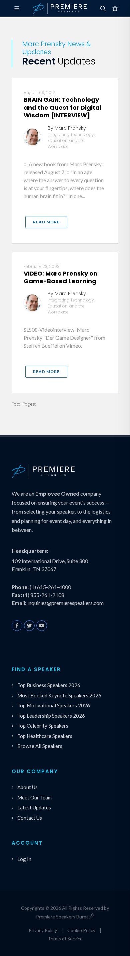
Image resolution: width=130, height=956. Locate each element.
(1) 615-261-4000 (50, 587)
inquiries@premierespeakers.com (65, 603)
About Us (27, 787)
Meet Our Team (34, 797)
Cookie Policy (81, 930)
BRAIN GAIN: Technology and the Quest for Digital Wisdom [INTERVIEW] (62, 107)
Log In (24, 859)
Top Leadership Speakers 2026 (51, 716)
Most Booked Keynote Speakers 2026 (59, 695)
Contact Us (29, 818)
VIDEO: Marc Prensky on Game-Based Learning (60, 277)
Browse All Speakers (39, 746)
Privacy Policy (43, 930)
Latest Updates (34, 807)
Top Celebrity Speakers (42, 726)
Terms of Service (65, 938)
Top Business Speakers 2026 (48, 685)
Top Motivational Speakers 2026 (53, 705)
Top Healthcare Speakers (44, 736)
